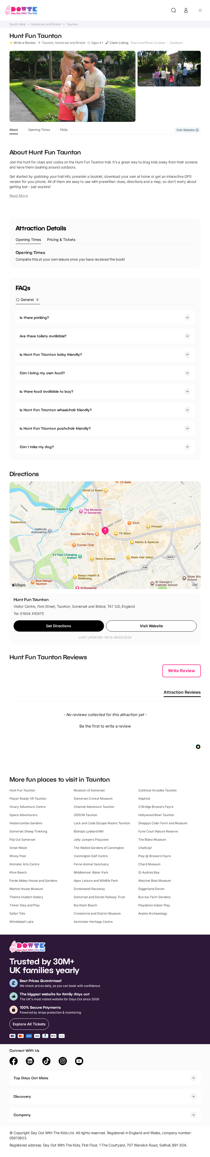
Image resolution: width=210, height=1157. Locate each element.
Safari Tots (17, 913)
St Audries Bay (149, 872)
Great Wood (18, 848)
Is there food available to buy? (46, 391)
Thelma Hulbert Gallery (26, 897)
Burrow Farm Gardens (154, 897)
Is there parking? (34, 317)
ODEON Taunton (85, 815)
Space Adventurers (23, 815)
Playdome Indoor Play (154, 905)
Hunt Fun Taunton (22, 790)
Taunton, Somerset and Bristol (63, 43)
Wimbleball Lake (21, 922)
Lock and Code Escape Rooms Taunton (102, 823)
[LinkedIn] (30, 1062)
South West (17, 24)
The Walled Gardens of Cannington (99, 848)
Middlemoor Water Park (91, 872)
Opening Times (39, 130)
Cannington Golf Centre (91, 856)
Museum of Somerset (89, 790)
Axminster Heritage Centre (93, 922)
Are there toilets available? (43, 336)
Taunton (72, 24)
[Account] (186, 10)
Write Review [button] (181, 670)
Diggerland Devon (151, 889)
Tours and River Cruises (147, 43)
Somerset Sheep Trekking (28, 831)
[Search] (173, 10)
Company (22, 1115)
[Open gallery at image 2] (169, 68)
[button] (105, 725)
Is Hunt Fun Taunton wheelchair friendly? (56, 410)
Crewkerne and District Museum (97, 913)
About (13, 130)
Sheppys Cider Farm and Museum (162, 823)
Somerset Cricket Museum (93, 798)
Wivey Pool (17, 856)
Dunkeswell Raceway (89, 889)
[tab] (28, 240)
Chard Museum (149, 864)
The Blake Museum (152, 839)
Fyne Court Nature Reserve (158, 831)
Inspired (144, 798)
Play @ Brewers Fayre (154, 856)
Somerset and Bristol (46, 24)
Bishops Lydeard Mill (88, 831)
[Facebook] (13, 1062)
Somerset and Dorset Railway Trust (99, 897)
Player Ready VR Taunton (27, 798)
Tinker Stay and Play (24, 905)
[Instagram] (63, 1062)
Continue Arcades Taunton (157, 790)
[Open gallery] (72, 86)
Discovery (22, 1096)
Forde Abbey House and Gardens (33, 881)
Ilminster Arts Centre (24, 864)
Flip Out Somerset (22, 839)
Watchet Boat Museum (154, 881)
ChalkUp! (145, 848)
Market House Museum (26, 889)
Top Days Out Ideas (31, 1078)
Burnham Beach (85, 905)
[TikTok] (46, 1062)
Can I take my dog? (37, 447)
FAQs (64, 130)
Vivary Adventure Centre (27, 807)
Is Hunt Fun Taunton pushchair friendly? (55, 428)
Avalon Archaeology (152, 913)
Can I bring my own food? (42, 373)
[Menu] (200, 10)
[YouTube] (79, 1062)
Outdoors (176, 43)
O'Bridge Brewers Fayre (155, 807)
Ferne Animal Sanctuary (91, 864)
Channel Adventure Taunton (94, 807)
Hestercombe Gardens (25, 823)
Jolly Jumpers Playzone (91, 839)
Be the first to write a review (105, 726)
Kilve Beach (18, 872)
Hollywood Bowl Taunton (156, 815)
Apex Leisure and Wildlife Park (96, 881)
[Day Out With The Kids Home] (21, 10)
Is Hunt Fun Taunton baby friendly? (51, 354)
